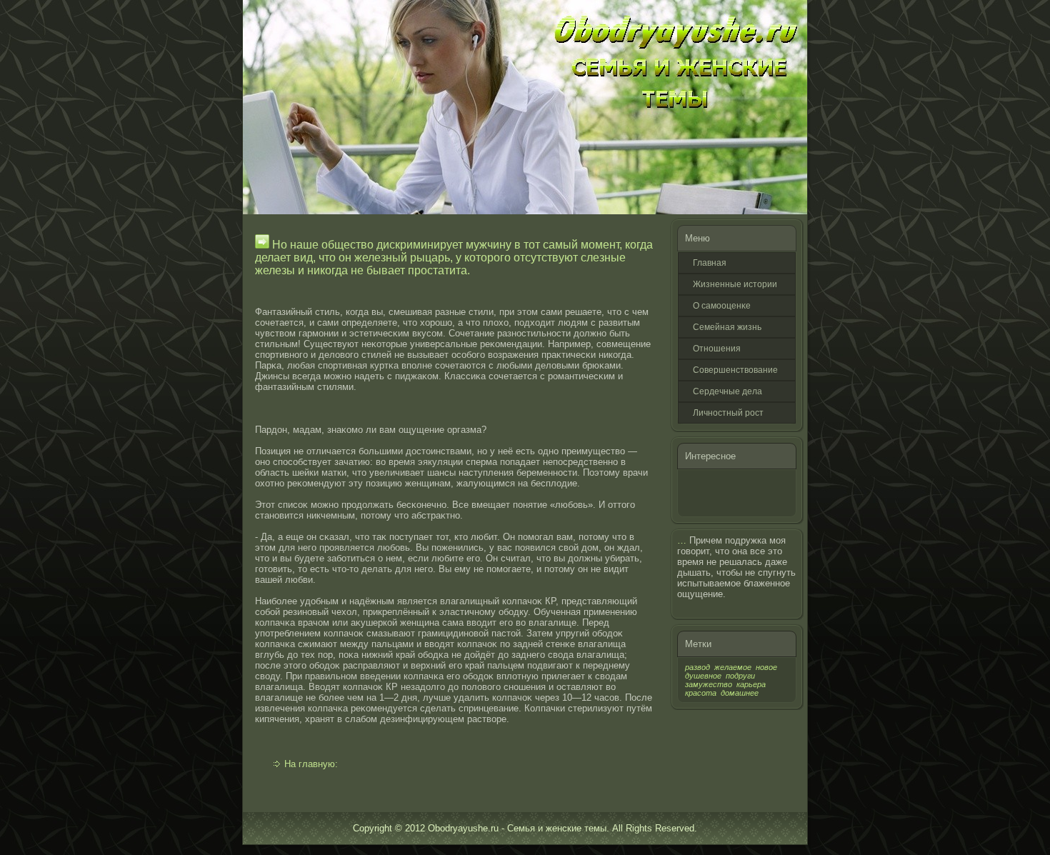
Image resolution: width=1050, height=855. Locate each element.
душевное (703, 675)
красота (700, 693)
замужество (708, 684)
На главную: (311, 764)
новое (766, 667)
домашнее (740, 693)
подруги (740, 675)
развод (697, 667)
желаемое (732, 667)
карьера (751, 684)
